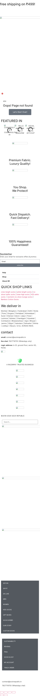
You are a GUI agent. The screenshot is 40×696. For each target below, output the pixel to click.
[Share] (9, 692)
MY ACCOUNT (9, 662)
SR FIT (5, 588)
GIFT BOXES (7, 615)
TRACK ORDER (9, 668)
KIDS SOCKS (7, 609)
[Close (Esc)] (13, 692)
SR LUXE (6, 594)
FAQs (6, 652)
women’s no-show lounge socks (20, 297)
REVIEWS (7, 646)
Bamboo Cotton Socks (10, 299)
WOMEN (6, 604)
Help (4, 272)
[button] (20, 272)
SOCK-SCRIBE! (8, 620)
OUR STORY (7, 625)
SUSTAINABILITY (10, 641)
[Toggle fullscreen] (5, 692)
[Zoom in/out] (1, 692)
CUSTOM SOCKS (9, 631)
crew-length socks (8, 292)
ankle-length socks (24, 292)
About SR (6, 281)
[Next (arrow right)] (5, 695)
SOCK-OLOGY (9, 657)
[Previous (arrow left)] (1, 695)
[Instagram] (4, 675)
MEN (4, 599)
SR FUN (5, 583)
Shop (4, 277)
